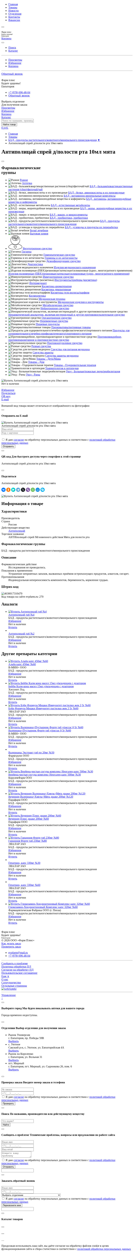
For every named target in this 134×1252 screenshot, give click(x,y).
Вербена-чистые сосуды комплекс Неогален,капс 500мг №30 (44, 774)
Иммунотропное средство (58, 276)
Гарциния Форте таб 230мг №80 (27, 840)
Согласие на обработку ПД (17, 969)
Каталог (13, 50)
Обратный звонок (12, 73)
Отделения (14, 13)
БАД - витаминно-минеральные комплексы (90, 195)
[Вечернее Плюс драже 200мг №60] (34, 815)
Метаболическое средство (58, 305)
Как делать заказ (11, 943)
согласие (19, 439)
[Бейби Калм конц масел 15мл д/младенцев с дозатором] (47, 683)
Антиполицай (16, 530)
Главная (13, 4)
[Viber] (28, 490)
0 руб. (4, 127)
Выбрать (13, 1041)
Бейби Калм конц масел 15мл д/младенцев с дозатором (41, 686)
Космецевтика (37, 295)
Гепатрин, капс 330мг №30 (24, 862)
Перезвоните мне (12, 1205)
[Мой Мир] (38, 490)
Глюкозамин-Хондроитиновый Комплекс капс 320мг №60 (43, 907)
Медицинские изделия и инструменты (81, 302)
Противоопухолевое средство (64, 343)
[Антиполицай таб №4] (27, 611)
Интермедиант (38, 283)
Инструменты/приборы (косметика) (75, 279)
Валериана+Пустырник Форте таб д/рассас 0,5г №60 (39, 730)
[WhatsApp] (33, 490)
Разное (24, 179)
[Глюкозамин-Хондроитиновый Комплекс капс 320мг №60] (49, 903)
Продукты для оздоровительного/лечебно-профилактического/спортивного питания (68, 332)
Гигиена (26, 251)
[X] (23, 490)
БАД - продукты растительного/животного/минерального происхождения (52, 140)
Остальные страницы (14, 985)
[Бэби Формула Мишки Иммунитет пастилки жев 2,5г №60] (49, 705)
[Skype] (42, 490)
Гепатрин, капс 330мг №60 (24, 884)
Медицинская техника (52, 298)
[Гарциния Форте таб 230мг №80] (33, 837)
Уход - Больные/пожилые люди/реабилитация (93, 371)
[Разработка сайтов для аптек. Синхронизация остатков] (8, 988)
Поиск (12, 47)
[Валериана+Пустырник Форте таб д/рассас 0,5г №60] (45, 727)
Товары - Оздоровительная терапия (75, 365)
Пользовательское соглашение (19, 972)
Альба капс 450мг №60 (22, 664)
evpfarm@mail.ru (18, 952)
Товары (12, 7)
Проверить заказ (11, 946)
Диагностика (35, 264)
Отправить (8, 446)
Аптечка (27, 183)
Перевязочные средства (54, 320)
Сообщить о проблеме (14, 963)
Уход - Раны (33, 374)
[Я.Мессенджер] (13, 490)
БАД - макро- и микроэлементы (69, 214)
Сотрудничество (11, 982)
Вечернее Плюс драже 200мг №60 (28, 818)
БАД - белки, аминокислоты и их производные (96, 192)
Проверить (8, 1103)
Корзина (13, 66)
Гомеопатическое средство (59, 254)
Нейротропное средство (54, 308)
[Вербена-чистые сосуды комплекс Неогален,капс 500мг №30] (50, 771)
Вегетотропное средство (37, 248)
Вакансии (14, 20)
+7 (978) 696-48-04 (19, 92)
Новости (13, 10)
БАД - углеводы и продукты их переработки (91, 227)
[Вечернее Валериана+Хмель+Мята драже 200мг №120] (46, 793)
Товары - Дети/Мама (48, 358)
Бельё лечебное (39, 230)
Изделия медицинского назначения (75, 267)
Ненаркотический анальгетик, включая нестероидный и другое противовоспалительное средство (66, 314)
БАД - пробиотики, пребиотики (69, 217)
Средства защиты (43, 352)
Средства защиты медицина (62, 355)
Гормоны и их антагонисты (61, 257)
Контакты (14, 16)
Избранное (14, 62)
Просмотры (15, 59)
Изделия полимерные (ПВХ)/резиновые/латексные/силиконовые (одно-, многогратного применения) (68, 273)
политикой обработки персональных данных (104, 1248)
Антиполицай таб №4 (21, 614)
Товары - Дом (36, 361)
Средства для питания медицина (70, 349)
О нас (4, 979)
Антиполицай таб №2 (21, 633)
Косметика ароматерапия (57, 286)
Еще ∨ (5, 976)
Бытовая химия (39, 233)
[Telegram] (18, 490)
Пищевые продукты (48, 324)
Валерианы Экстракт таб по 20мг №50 (31, 752)
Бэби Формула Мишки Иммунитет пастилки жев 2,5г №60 (43, 708)
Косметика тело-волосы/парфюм (70, 292)
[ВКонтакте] (3, 490)
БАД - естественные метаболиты (70, 205)
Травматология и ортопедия (62, 368)
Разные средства (41, 346)
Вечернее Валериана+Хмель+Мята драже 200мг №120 (40, 796)
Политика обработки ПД (16, 966)
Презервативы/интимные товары (71, 327)
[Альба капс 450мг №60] (28, 661)
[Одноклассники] (8, 490)
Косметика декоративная (56, 289)
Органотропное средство (57, 317)
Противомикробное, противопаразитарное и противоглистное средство (65, 338)
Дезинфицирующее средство (63, 261)
